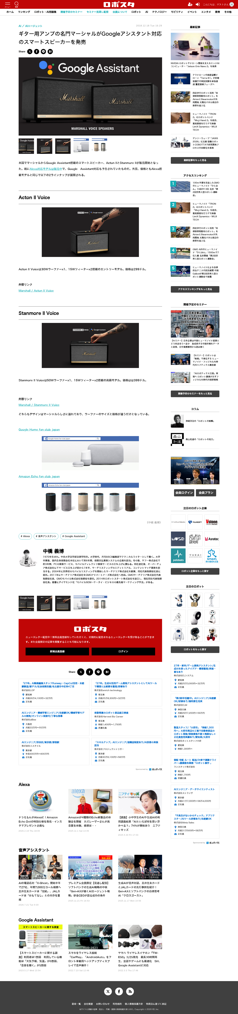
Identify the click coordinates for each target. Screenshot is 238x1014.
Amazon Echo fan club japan (39, 476)
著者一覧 (76, 1004)
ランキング (24, 12)
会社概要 (88, 1004)
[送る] (43, 51)
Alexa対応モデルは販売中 (46, 169)
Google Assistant (75, 536)
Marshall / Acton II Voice (36, 290)
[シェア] (36, 51)
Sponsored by (142, 769)
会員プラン (206, 492)
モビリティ (177, 12)
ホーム (10, 12)
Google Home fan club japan (39, 429)
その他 (228, 12)
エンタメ (206, 12)
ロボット (136, 12)
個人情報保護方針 (134, 1004)
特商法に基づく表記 (156, 1004)
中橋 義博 (53, 551)
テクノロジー (159, 12)
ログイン (123, 651)
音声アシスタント (47, 536)
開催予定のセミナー (71, 12)
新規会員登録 (57, 651)
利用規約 (117, 1004)
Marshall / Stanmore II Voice (39, 405)
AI (146, 12)
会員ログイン (184, 492)
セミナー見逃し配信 (97, 12)
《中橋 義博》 (154, 522)
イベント (192, 12)
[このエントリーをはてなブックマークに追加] (50, 51)
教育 (217, 12)
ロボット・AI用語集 (45, 12)
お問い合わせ (103, 1004)
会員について (120, 12)
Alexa (26, 536)
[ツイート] (29, 51)
